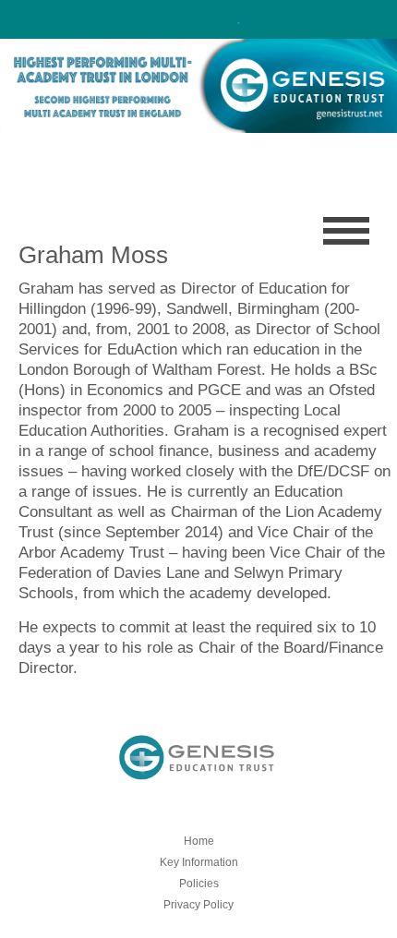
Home (199, 841)
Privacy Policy (198, 904)
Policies (199, 883)
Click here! (196, 19)
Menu (346, 231)
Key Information (199, 862)
